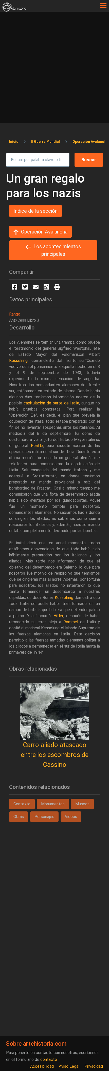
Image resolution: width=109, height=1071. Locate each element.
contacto (48, 1059)
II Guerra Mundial (45, 142)
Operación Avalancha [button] (44, 232)
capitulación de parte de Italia (51, 403)
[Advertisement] (54, 68)
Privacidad (93, 1066)
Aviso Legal (69, 1066)
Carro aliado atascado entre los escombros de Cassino (54, 754)
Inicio (14, 142)
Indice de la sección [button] (35, 211)
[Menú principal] (103, 5)
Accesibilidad (42, 1066)
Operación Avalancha (90, 142)
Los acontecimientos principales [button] (57, 250)
